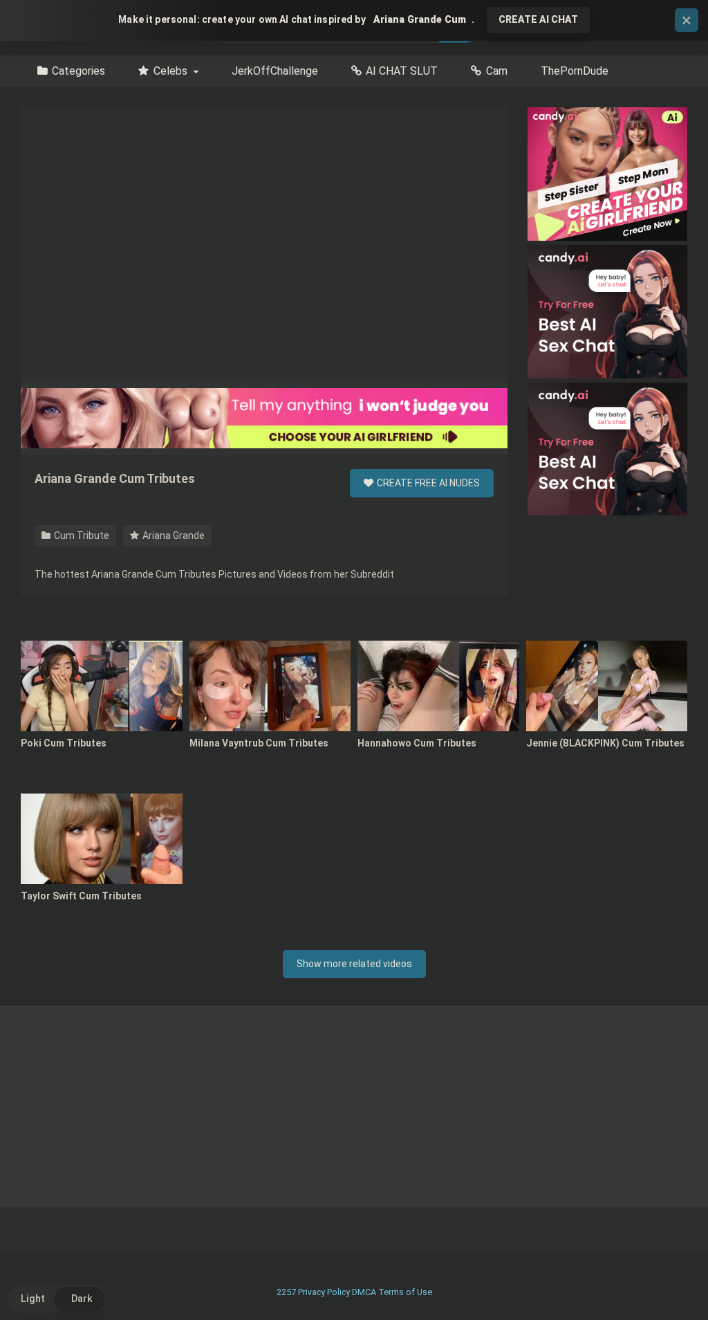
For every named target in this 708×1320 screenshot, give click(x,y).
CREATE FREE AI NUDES (427, 482)
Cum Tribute (80, 535)
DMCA (364, 1292)
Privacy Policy (324, 1292)
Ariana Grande (172, 535)
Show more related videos (354, 963)
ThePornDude (574, 70)
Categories (78, 70)
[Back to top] (661, 1278)
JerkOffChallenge (275, 70)
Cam (496, 70)
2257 (286, 1292)
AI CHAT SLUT (402, 70)
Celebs (170, 70)
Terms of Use (405, 1292)
